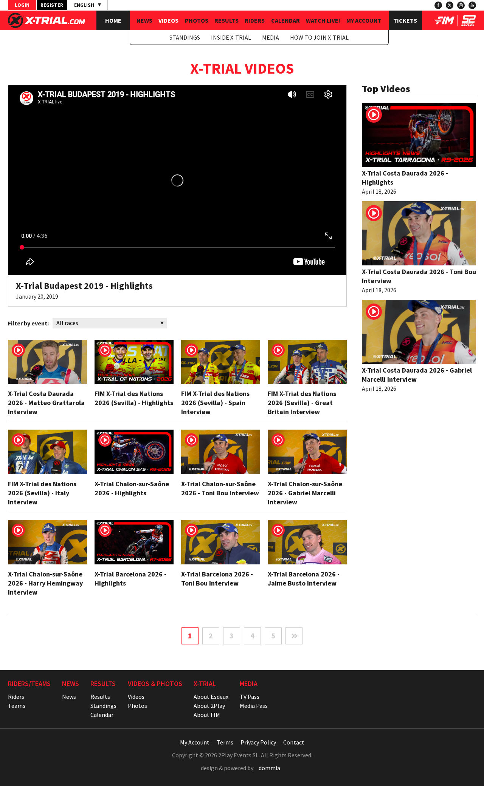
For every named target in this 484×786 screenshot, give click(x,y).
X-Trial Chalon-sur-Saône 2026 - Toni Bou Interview (220, 488)
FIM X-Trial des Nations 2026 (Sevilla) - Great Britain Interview (302, 402)
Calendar (285, 20)
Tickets (405, 20)
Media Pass (254, 705)
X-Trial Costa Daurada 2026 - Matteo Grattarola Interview (46, 402)
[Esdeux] (468, 23)
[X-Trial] (46, 25)
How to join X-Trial (319, 37)
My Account (364, 20)
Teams (16, 705)
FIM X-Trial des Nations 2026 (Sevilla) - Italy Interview (42, 492)
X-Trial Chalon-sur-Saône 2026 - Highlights (132, 488)
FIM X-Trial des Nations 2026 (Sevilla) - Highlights (134, 398)
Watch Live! (323, 20)
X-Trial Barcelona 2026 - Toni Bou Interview (217, 578)
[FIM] (444, 23)
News (144, 20)
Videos (168, 20)
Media (270, 37)
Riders (255, 20)
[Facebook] (438, 5)
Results (226, 20)
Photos (196, 20)
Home (113, 20)
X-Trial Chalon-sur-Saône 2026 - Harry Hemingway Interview (45, 583)
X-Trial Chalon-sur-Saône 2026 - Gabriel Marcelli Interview (305, 492)
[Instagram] (461, 5)
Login (22, 5)
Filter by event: (28, 323)
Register (51, 5)
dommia (269, 768)
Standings (184, 37)
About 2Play (209, 705)
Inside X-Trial (231, 37)
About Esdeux (211, 696)
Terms (225, 742)
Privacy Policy (258, 742)
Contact (293, 742)
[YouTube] (472, 5)
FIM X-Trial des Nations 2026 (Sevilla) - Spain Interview (215, 402)
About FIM (207, 714)
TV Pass (249, 696)
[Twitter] (449, 5)
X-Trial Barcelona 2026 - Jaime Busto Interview (304, 578)
